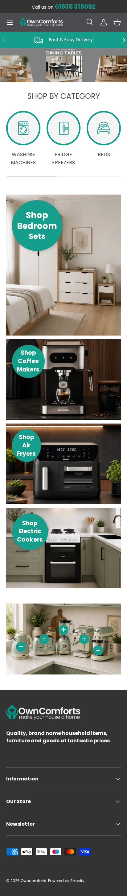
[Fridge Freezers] (63, 128)
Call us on (64, 7)
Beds (104, 154)
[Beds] (103, 128)
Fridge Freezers (63, 158)
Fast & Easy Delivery (71, 40)
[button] (117, 22)
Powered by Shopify (66, 880)
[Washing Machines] (23, 128)
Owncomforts (33, 880)
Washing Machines (23, 158)
